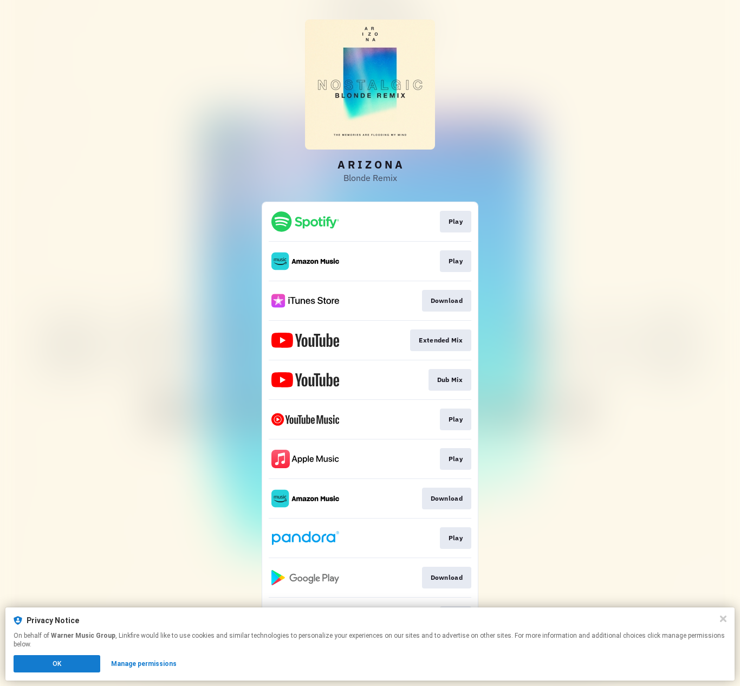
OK (57, 664)
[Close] (723, 618)
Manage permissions (144, 664)
